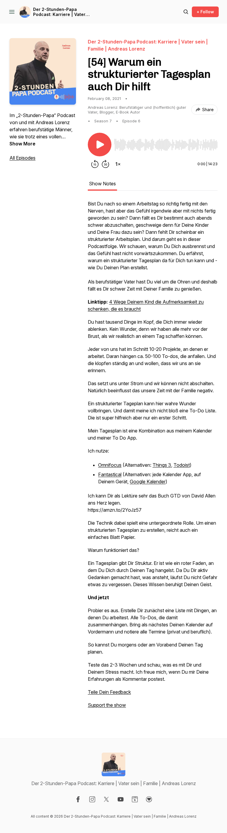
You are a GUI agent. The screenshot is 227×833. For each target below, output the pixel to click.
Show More (22, 144)
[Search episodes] (186, 11)
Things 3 (162, 465)
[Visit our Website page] (135, 799)
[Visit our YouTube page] (121, 799)
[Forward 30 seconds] (105, 164)
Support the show (107, 705)
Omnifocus (109, 465)
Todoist (182, 465)
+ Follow (205, 11)
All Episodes (22, 158)
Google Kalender (148, 481)
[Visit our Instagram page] (92, 799)
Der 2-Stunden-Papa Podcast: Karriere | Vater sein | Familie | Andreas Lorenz (59, 12)
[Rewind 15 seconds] (95, 164)
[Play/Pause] (99, 144)
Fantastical (109, 474)
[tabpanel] (153, 457)
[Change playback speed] (118, 164)
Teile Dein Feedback (109, 692)
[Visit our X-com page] (106, 799)
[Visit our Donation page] (149, 799)
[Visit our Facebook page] (78, 799)
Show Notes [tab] (102, 184)
